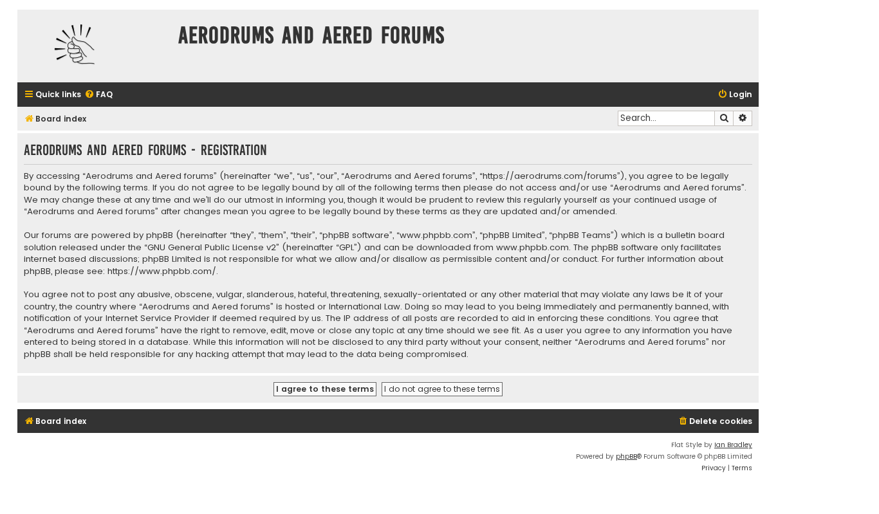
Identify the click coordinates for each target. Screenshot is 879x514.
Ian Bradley (733, 445)
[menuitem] (98, 95)
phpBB (626, 456)
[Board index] (95, 46)
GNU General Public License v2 (211, 247)
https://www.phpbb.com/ (161, 271)
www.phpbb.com (532, 247)
